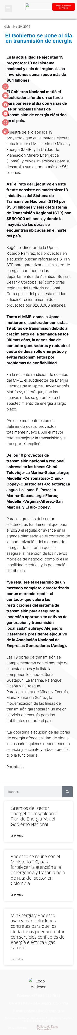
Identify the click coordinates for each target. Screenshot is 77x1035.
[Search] (67, 791)
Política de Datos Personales (47, 1028)
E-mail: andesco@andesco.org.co (38, 1011)
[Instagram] (5, 122)
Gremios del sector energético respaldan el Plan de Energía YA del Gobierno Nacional (34, 816)
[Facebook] (5, 104)
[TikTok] (5, 131)
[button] (8, 8)
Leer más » (17, 836)
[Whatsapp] (5, 86)
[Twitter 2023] (5, 113)
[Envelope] (5, 95)
